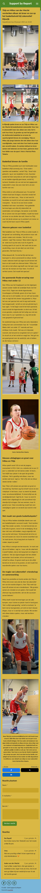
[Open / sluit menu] (37, 4)
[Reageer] (35, 838)
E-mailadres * (7, 796)
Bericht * (5, 806)
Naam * (5, 785)
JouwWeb (10, 890)
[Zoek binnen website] (4, 4)
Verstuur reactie (9, 823)
